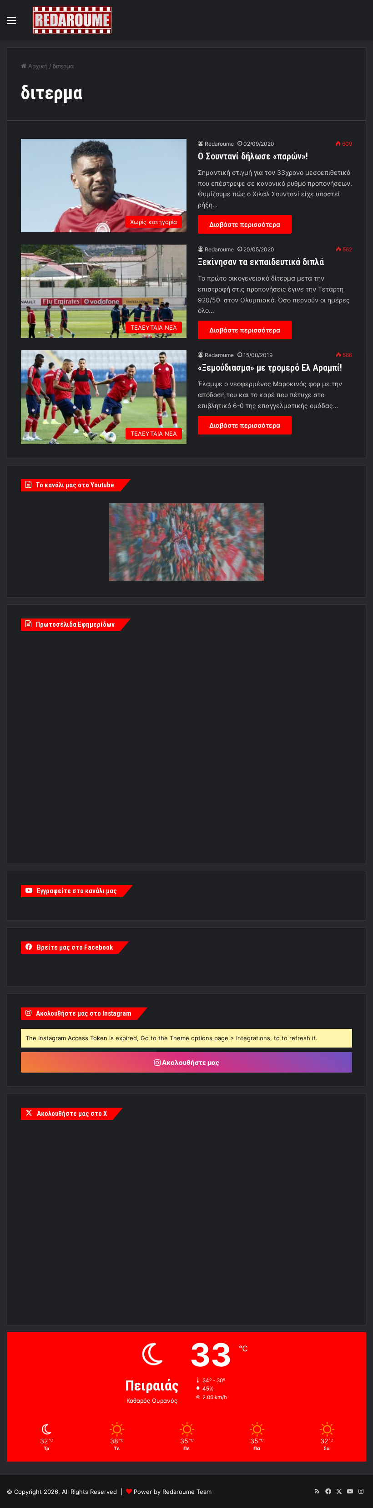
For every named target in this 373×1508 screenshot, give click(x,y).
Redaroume (219, 143)
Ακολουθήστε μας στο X (72, 1113)
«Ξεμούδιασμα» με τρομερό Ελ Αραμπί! (270, 367)
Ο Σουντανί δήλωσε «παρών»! (253, 156)
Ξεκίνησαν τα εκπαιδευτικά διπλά (261, 261)
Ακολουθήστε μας (190, 1062)
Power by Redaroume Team (173, 1491)
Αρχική (37, 66)
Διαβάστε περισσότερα (244, 224)
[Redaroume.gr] (72, 20)
